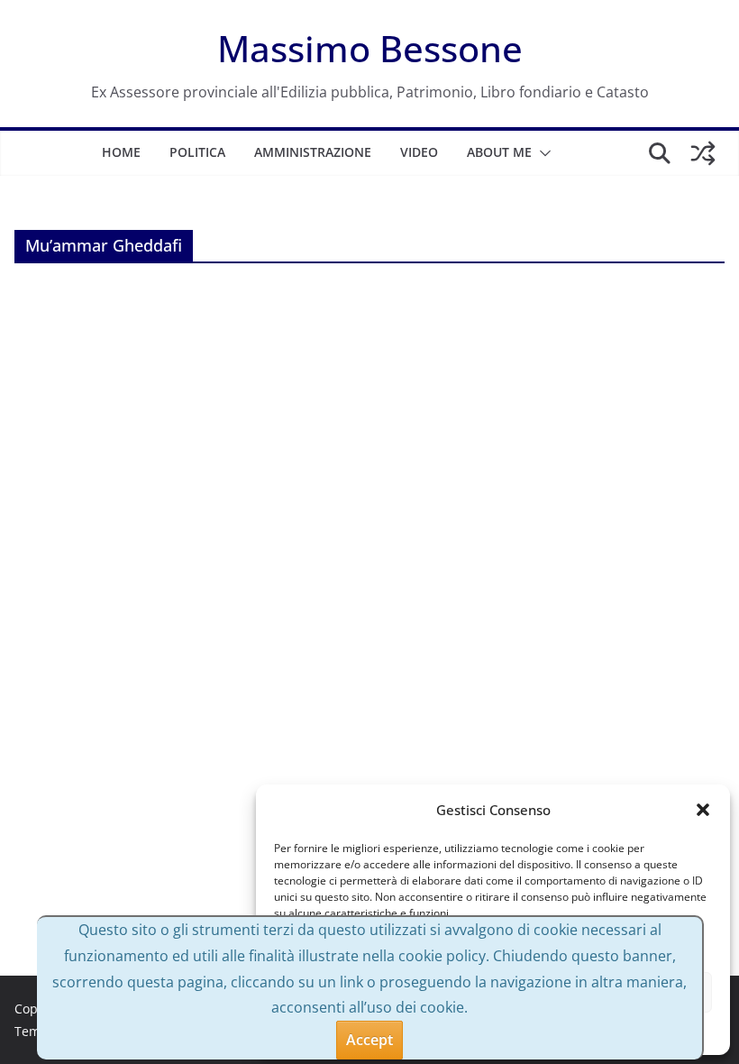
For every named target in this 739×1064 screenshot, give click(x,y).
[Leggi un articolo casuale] (703, 153)
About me (499, 152)
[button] (703, 810)
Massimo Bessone (370, 48)
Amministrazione (312, 152)
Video (419, 152)
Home (121, 152)
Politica (197, 152)
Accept (369, 1040)
